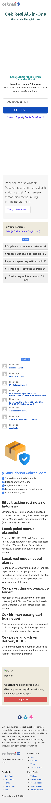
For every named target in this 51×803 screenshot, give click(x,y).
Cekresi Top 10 (15, 117)
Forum (7, 783)
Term (32, 764)
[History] (42, 110)
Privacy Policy (36, 767)
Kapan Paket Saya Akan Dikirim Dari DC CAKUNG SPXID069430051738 (26, 403)
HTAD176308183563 (17, 376)
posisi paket (14, 428)
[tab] (25, 246)
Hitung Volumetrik (37, 790)
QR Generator (36, 779)
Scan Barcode (36, 783)
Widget (33, 776)
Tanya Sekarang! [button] (17, 209)
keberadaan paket (17, 368)
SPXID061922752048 (18, 385)
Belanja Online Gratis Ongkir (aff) (23, 231)
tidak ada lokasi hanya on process (23, 419)
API (6, 790)
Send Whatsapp (37, 786)
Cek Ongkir (9, 779)
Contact (33, 761)
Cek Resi (9, 776)
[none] (46, 4)
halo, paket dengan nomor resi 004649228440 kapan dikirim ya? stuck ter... (28, 394)
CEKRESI (20, 110)
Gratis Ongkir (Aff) (34, 117)
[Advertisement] (25, 47)
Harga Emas (10, 786)
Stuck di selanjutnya (18, 411)
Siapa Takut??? (26, 699)
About (33, 757)
